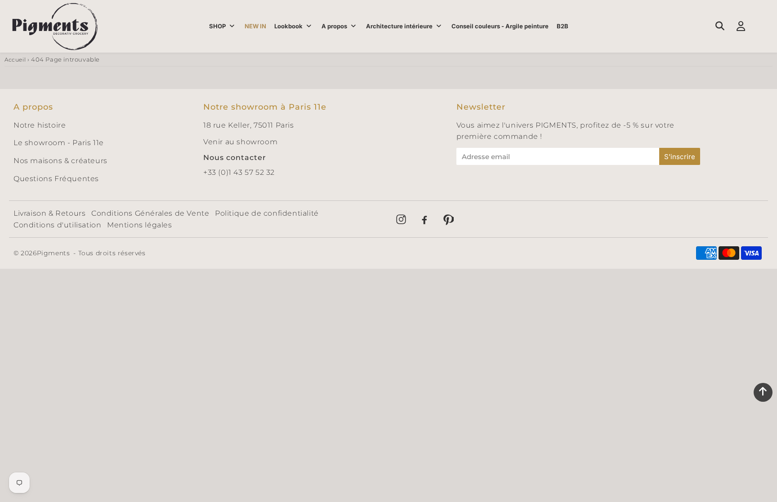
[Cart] (762, 26)
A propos (334, 26)
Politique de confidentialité (267, 213)
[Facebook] (424, 219)
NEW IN (255, 26)
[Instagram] (401, 219)
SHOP (217, 26)
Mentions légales (139, 225)
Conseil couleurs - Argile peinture (500, 26)
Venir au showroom (240, 142)
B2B (562, 26)
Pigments (53, 253)
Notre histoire (39, 125)
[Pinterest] (448, 219)
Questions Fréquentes (56, 178)
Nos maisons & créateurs (60, 160)
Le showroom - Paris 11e (58, 142)
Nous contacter (234, 157)
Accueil (15, 59)
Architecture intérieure (399, 26)
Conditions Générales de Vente (150, 213)
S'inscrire (679, 156)
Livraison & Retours (49, 213)
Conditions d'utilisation (57, 225)
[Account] (741, 26)
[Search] (720, 26)
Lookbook (288, 26)
